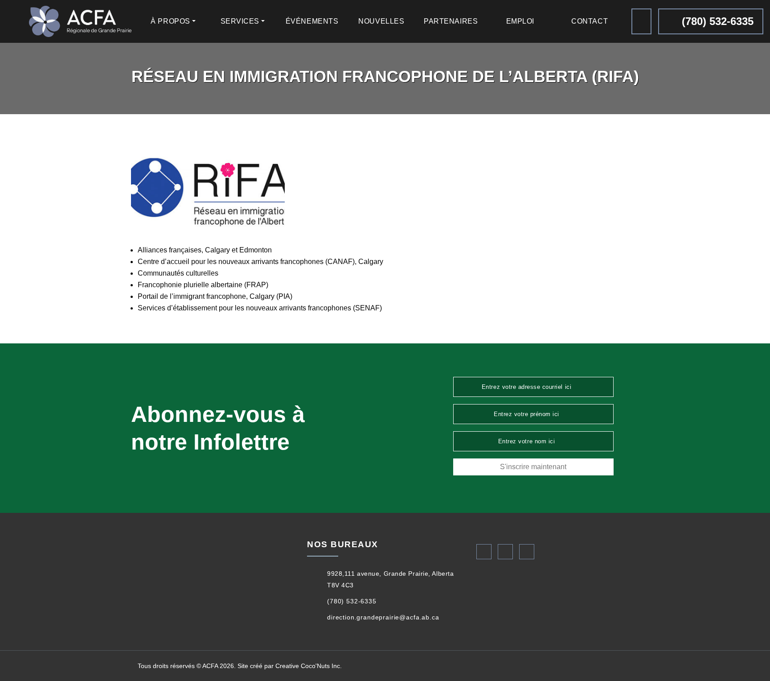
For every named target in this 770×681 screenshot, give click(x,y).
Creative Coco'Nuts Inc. (308, 665)
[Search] (641, 21)
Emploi (520, 21)
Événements (312, 21)
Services (240, 21)
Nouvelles (381, 21)
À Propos (170, 21)
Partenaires (451, 21)
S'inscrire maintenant (533, 467)
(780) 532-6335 (716, 21)
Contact (589, 21)
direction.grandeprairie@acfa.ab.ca (383, 617)
